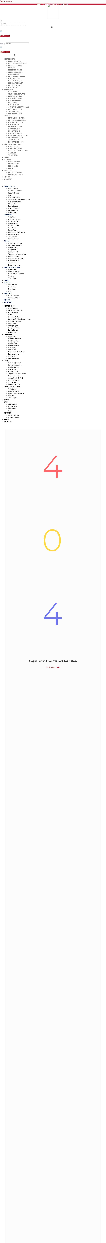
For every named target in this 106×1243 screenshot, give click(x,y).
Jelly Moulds (14, 111)
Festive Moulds (15, 114)
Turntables (13, 140)
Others (7, 159)
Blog (10, 168)
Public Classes (15, 172)
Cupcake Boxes (15, 148)
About (7, 177)
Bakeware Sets (15, 109)
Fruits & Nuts (14, 61)
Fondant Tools (15, 127)
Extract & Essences (17, 63)
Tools (7, 116)
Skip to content (6, 1)
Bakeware (8, 89)
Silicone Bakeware (16, 94)
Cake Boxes (13, 146)
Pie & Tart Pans (15, 96)
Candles (12, 153)
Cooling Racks (15, 98)
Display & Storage (12, 144)
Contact (8, 179)
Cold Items (13, 87)
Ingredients (9, 59)
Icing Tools (13, 124)
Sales (6, 157)
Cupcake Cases (15, 133)
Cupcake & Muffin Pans (18, 107)
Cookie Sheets (14, 100)
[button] (14, 41)
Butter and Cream (16, 76)
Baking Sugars (15, 81)
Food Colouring (15, 65)
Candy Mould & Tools (18, 135)
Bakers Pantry (14, 85)
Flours (11, 68)
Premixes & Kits (15, 70)
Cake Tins (12, 92)
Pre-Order (13, 166)
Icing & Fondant (15, 83)
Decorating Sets (16, 142)
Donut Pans (13, 105)
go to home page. (53, 667)
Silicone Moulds (15, 138)
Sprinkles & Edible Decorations (16, 73)
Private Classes (15, 175)
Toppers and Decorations (14, 130)
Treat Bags (13, 155)
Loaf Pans (12, 103)
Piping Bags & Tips (16, 118)
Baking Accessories (17, 120)
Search (2, 44)
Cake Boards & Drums (18, 151)
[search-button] (1, 20)
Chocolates (14, 79)
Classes (7, 170)
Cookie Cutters (15, 122)
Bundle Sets (13, 164)
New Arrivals (14, 162)
